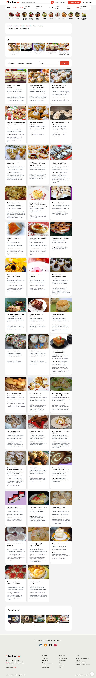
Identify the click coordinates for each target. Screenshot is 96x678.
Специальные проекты (38, 7)
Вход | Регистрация (87, 2)
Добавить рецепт (74, 2)
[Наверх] (92, 674)
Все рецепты (45, 658)
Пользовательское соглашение (83, 664)
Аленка (14, 667)
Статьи (60, 662)
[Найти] (52, 2)
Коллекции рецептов (57, 7)
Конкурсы (50, 7)
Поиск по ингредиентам (60, 2)
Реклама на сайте (83, 7)
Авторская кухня (62, 660)
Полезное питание (63, 658)
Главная (9, 7)
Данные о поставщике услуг (82, 658)
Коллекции (44, 665)
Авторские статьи (27, 7)
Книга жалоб (87, 675)
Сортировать (64, 63)
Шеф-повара (62, 665)
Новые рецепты (45, 660)
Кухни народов (69, 7)
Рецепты (15, 7)
